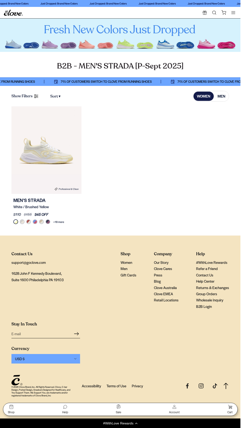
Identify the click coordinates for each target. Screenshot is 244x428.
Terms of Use (116, 385)
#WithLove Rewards (211, 262)
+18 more (58, 222)
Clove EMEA (163, 293)
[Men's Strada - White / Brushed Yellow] (46, 150)
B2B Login (204, 306)
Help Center (205, 281)
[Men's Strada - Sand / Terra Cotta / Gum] (28, 221)
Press (158, 274)
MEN (221, 95)
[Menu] (233, 12)
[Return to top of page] (226, 386)
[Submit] (77, 333)
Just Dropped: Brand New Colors (57, 3)
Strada (29, 200)
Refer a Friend (207, 268)
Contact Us (204, 274)
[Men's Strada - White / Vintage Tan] (41, 221)
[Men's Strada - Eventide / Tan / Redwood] (35, 221)
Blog (157, 281)
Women (126, 262)
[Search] (214, 12)
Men (124, 268)
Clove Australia (165, 287)
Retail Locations (166, 299)
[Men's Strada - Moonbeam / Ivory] (22, 221)
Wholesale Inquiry (209, 299)
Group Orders (206, 293)
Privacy (137, 385)
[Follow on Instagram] (201, 386)
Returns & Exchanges (212, 287)
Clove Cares (163, 268)
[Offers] (204, 12)
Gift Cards (128, 274)
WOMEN (203, 95)
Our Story (161, 262)
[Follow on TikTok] (215, 386)
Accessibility (91, 385)
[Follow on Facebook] (187, 386)
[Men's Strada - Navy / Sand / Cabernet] (48, 221)
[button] (120, 423)
